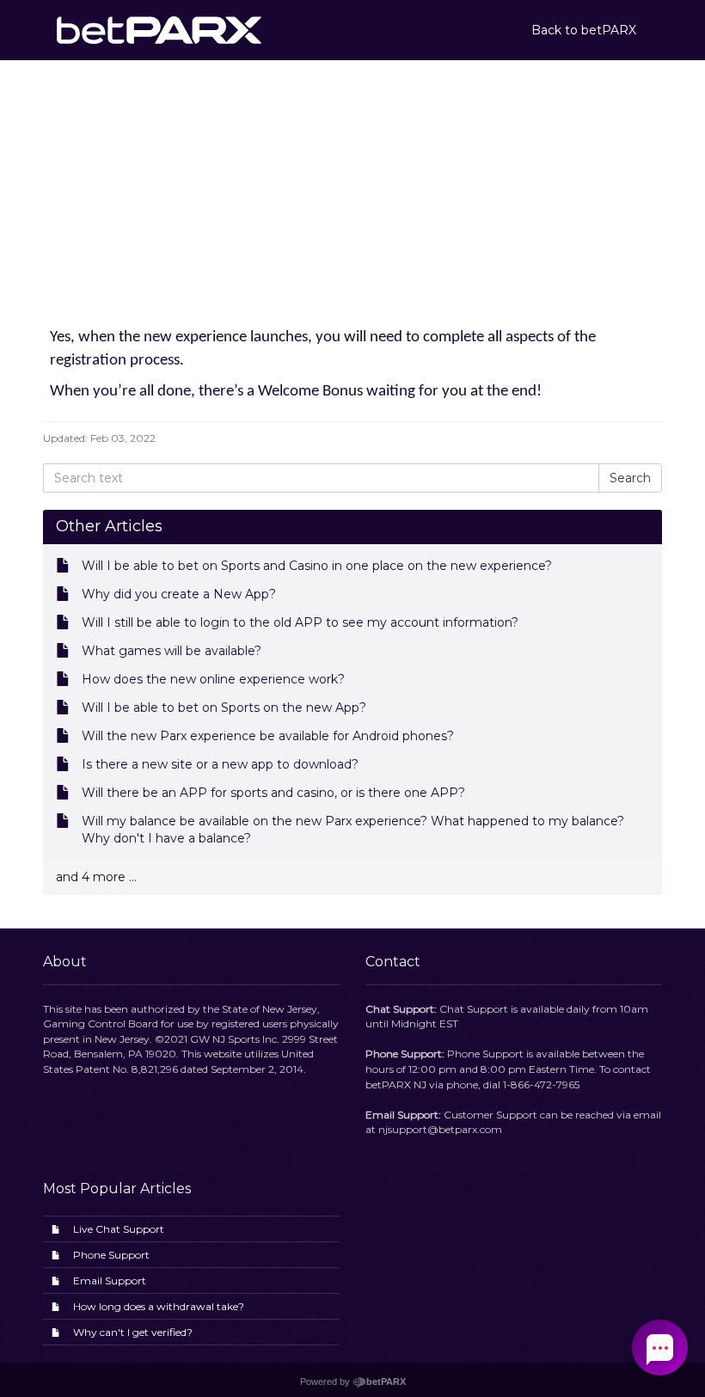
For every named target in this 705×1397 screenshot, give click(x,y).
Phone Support (111, 1254)
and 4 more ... (96, 877)
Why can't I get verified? (133, 1332)
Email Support (109, 1280)
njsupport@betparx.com (440, 1129)
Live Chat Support (118, 1228)
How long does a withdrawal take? (158, 1306)
